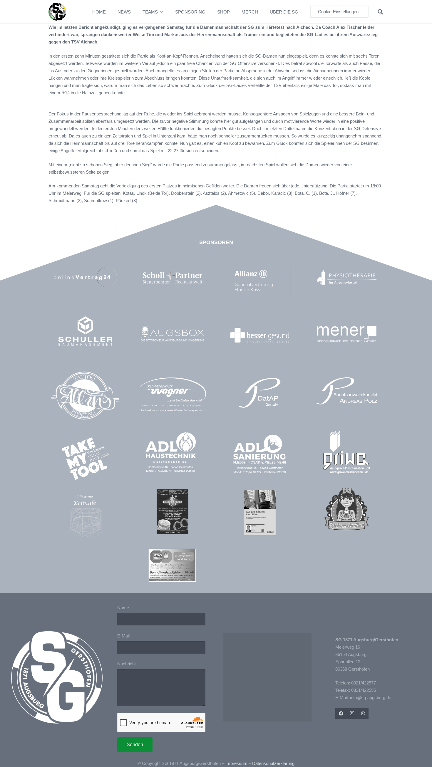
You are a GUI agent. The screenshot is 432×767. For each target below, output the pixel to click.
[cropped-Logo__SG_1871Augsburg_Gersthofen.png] (57, 12)
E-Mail (123, 635)
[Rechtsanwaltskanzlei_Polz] (347, 390)
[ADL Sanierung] (260, 454)
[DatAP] (259, 392)
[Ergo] (260, 512)
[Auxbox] (172, 333)
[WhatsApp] (363, 713)
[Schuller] (85, 331)
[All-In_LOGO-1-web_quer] (85, 397)
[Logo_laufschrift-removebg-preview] (172, 395)
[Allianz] (263, 281)
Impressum (236, 763)
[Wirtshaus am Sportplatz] (172, 511)
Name (123, 607)
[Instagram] (352, 713)
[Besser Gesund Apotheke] (260, 335)
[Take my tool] (85, 458)
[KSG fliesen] (172, 565)
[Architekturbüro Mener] (347, 333)
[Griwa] (347, 452)
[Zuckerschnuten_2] (347, 509)
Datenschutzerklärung (273, 763)
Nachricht (126, 663)
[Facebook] (340, 713)
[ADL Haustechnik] (172, 453)
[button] (161, 11)
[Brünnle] (85, 516)
